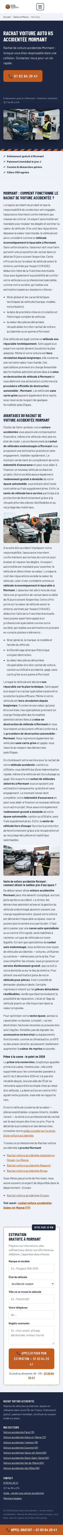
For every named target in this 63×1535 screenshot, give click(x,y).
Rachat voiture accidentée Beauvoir (29, 1165)
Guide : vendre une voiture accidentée (23, 1493)
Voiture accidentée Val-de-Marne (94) (23, 1462)
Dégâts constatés (19, 1323)
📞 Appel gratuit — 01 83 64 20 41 (31, 1529)
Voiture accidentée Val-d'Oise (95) (21, 1468)
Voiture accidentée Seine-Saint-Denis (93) (26, 1457)
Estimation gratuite (20, 89)
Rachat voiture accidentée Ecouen (28, 1195)
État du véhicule (18, 1277)
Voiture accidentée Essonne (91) (20, 1447)
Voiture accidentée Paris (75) (18, 1432)
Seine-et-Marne (20, 16)
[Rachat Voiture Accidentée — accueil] (12, 6)
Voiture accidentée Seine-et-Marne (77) (24, 1437)
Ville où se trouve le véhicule (25, 1291)
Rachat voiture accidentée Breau (27, 1170)
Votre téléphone (18, 1307)
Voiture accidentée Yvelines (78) (20, 1442)
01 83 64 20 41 (10, 1482)
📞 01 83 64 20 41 (23, 76)
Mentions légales (12, 1498)
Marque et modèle (19, 1261)
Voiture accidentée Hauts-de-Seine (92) (24, 1452)
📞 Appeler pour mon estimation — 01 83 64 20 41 (31, 1358)
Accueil (6, 16)
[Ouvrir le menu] (40, 6)
